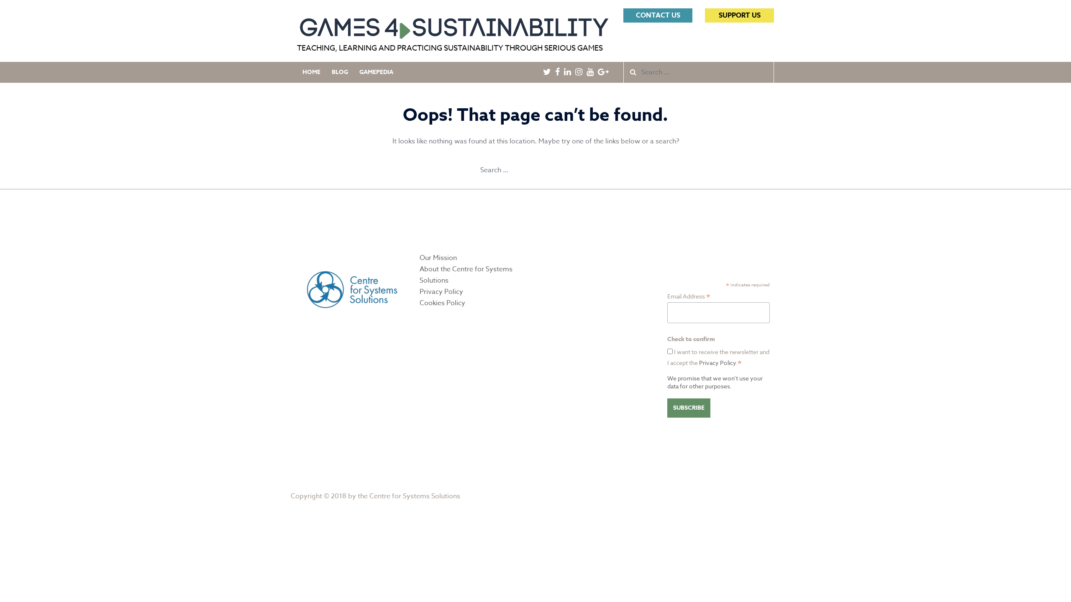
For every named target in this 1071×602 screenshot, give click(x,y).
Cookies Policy (442, 303)
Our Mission (438, 258)
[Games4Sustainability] (454, 25)
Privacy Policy (441, 292)
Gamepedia (376, 72)
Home (311, 72)
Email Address (688, 296)
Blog (340, 72)
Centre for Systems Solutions (414, 496)
